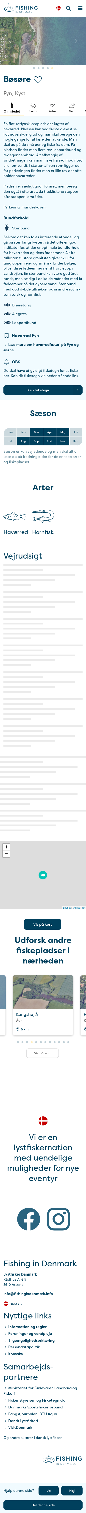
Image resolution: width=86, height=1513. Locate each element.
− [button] (6, 854)
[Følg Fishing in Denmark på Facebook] (29, 1220)
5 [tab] (52, 68)
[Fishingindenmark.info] (62, 1460)
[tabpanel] (43, 1005)
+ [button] (6, 847)
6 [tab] (41, 1042)
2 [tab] (38, 68)
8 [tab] (50, 1042)
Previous (9, 41)
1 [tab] (34, 68)
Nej (72, 1490)
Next (76, 41)
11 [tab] (64, 1042)
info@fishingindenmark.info (28, 1293)
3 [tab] (43, 68)
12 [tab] (68, 1042)
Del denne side (43, 1505)
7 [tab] (45, 1042)
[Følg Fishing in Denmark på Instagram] (58, 1220)
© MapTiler (79, 907)
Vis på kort (42, 924)
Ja (49, 1490)
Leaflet (67, 907)
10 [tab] (59, 1042)
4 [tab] (48, 68)
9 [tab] (54, 1042)
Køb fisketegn (38, 390)
